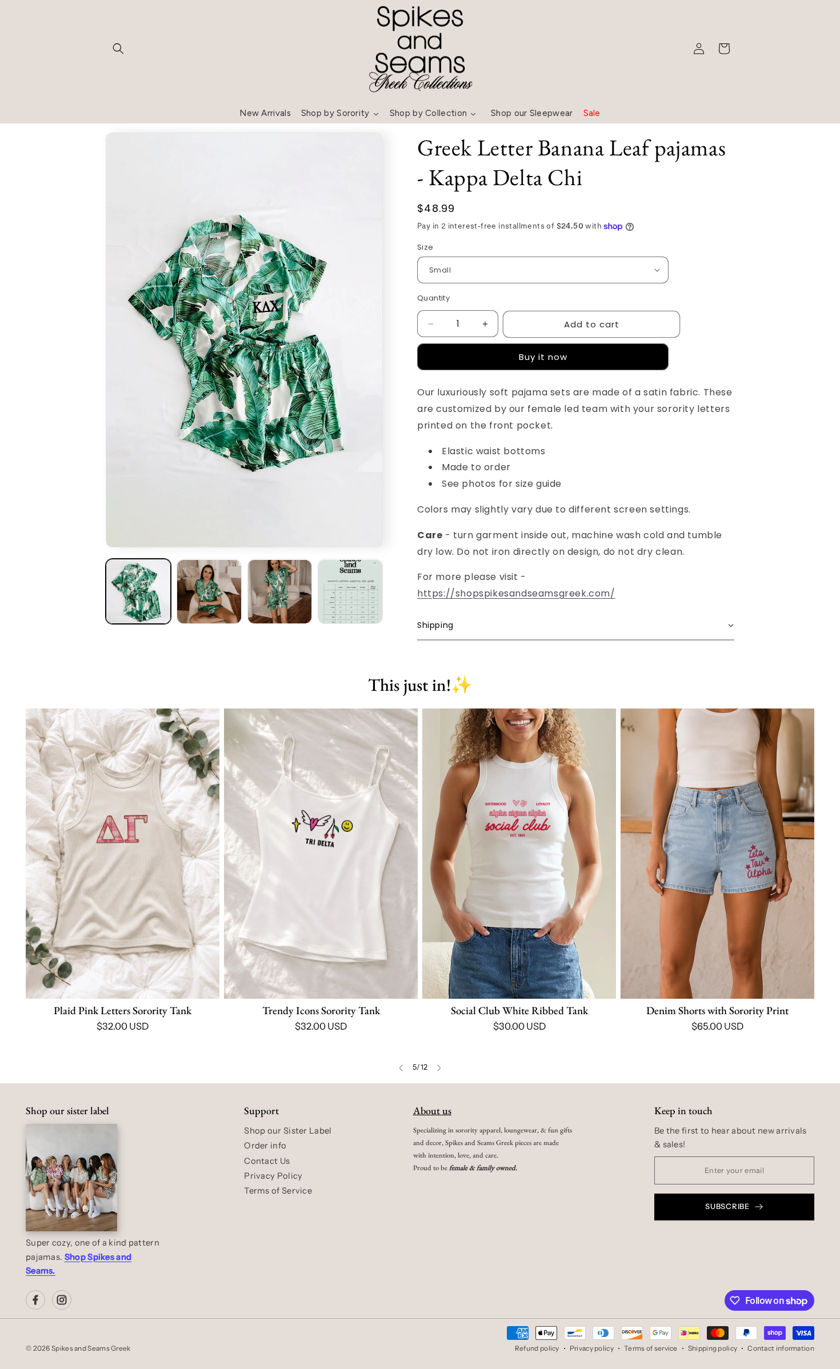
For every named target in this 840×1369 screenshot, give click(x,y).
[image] (71, 1177)
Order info (265, 1145)
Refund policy (537, 1348)
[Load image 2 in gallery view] (209, 592)
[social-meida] (35, 1300)
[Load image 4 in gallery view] (350, 592)
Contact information (780, 1348)
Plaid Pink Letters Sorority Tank (122, 1010)
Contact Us (267, 1161)
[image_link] (122, 853)
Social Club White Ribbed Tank (519, 1010)
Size (425, 247)
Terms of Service (278, 1191)
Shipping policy (713, 1348)
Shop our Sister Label (287, 1131)
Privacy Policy (273, 1176)
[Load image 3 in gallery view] (280, 592)
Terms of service (651, 1348)
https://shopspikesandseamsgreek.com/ (516, 593)
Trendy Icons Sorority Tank (321, 1010)
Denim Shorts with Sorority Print (717, 1010)
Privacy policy (592, 1348)
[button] (118, 48)
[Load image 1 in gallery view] (138, 592)
